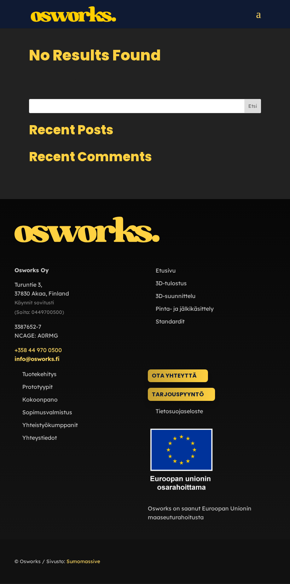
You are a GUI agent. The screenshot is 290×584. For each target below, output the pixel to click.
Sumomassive (83, 561)
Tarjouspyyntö (178, 394)
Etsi (252, 106)
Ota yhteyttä (174, 376)
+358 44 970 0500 (38, 350)
